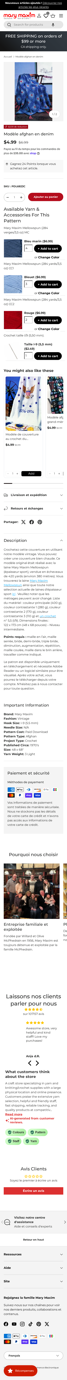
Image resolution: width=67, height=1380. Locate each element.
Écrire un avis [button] (33, 1191)
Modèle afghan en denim (29, 57)
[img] (33, 1009)
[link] (23, 404)
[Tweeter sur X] (23, 522)
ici (13, 594)
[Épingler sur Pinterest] (40, 522)
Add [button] (31, 473)
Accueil (8, 57)
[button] (53, 24)
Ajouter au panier (46, 197)
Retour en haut (33, 1239)
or (46, 257)
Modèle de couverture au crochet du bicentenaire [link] (22, 437)
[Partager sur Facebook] (32, 522)
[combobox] (33, 24)
